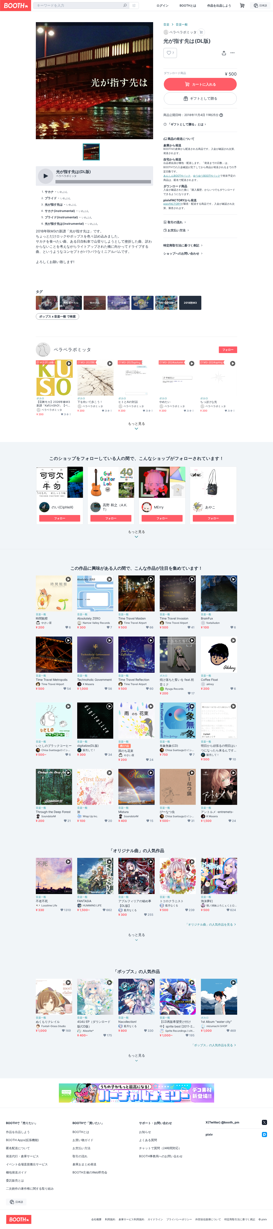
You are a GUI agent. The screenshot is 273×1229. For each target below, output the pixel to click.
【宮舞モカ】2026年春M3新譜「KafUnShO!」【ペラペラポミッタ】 (53, 403)
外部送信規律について (208, 1219)
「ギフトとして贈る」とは (185, 124)
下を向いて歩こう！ (90, 401)
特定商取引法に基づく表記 (181, 245)
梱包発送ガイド (16, 1172)
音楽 (166, 24)
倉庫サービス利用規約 (131, 1219)
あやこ (210, 507)
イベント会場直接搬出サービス (27, 1164)
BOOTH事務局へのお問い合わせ (161, 1156)
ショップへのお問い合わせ (181, 253)
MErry (159, 507)
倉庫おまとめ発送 (84, 1164)
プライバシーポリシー (179, 1219)
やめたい (164, 401)
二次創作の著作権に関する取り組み (30, 1188)
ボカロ (40, 398)
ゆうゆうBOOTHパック (206, 175)
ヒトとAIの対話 (128, 401)
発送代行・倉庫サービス (22, 1156)
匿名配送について (18, 1148)
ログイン (162, 5)
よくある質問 (148, 1140)
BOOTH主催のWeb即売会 (90, 1172)
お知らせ (145, 1132)
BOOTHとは (188, 5)
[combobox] (81, 5)
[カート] (201, 32)
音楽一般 (182, 24)
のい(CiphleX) (62, 507)
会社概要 (96, 1219)
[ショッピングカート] (242, 5)
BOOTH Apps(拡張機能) (22, 1140)
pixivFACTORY (172, 203)
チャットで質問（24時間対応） (160, 1148)
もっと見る (136, 532)
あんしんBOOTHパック (176, 175)
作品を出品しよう (219, 5)
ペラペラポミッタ (72, 349)
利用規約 (110, 1219)
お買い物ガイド (83, 1140)
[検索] (125, 6)
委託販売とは (15, 1180)
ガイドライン (155, 1219)
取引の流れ (175, 222)
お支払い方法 (177, 230)
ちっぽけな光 (208, 401)
